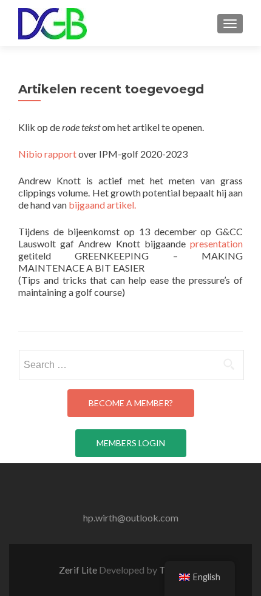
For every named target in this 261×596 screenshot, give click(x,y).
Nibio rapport (48, 153)
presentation (216, 243)
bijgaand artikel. (102, 204)
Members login (131, 443)
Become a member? (131, 403)
